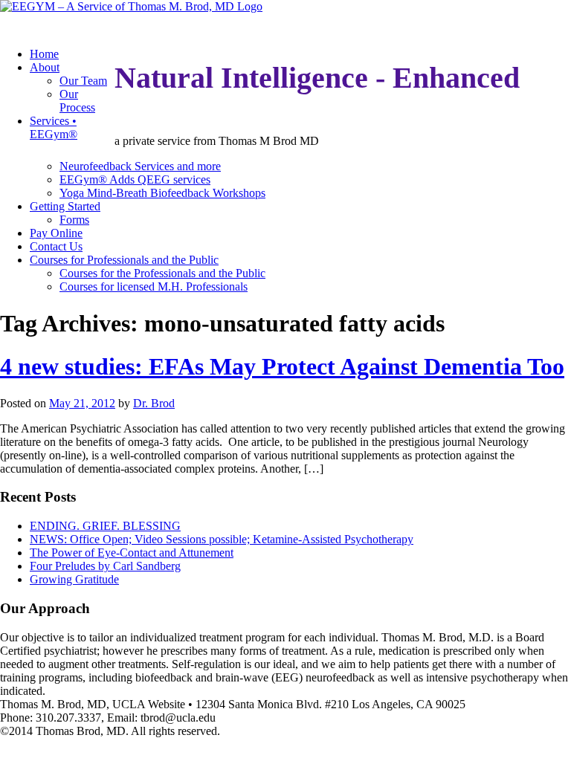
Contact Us (56, 246)
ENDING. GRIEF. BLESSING (105, 525)
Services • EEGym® (53, 127)
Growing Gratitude (74, 579)
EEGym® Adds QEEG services (134, 179)
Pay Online (56, 233)
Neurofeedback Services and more (140, 166)
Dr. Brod (154, 403)
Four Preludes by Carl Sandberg (105, 566)
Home (44, 54)
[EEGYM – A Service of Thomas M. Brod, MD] (131, 6)
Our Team (83, 80)
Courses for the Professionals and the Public (162, 273)
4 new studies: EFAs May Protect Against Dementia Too (282, 366)
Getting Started (65, 206)
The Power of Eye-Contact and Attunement (131, 552)
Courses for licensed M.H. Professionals (153, 286)
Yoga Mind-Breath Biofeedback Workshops (162, 193)
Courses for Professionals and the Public (124, 259)
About (44, 67)
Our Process (77, 101)
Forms (74, 219)
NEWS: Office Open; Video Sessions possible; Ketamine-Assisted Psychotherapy (221, 539)
